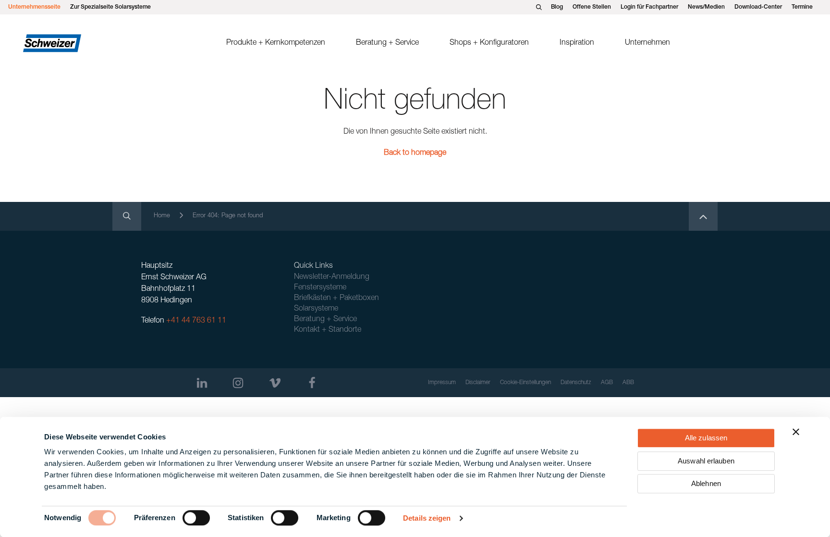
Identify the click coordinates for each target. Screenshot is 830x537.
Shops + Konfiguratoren (489, 43)
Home (162, 216)
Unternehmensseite (34, 7)
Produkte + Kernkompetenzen (275, 43)
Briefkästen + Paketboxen (336, 298)
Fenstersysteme (320, 288)
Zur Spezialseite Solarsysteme (110, 7)
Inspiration (577, 43)
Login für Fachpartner (649, 7)
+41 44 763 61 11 (196, 321)
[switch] (196, 517)
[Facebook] (312, 383)
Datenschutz (576, 383)
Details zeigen (427, 518)
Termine (802, 7)
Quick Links (313, 266)
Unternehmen (647, 43)
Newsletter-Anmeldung (331, 277)
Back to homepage (415, 153)
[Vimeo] (275, 383)
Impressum (442, 383)
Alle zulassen (706, 438)
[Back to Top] (703, 216)
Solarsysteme (316, 309)
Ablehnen (706, 483)
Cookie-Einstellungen (525, 383)
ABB (628, 383)
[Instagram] (238, 383)
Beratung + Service (387, 43)
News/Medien (706, 7)
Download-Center (758, 7)
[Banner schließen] (796, 431)
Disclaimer (477, 383)
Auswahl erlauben (706, 461)
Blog (557, 7)
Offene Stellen (592, 7)
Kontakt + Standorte (327, 330)
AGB (607, 383)
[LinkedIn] (202, 383)
